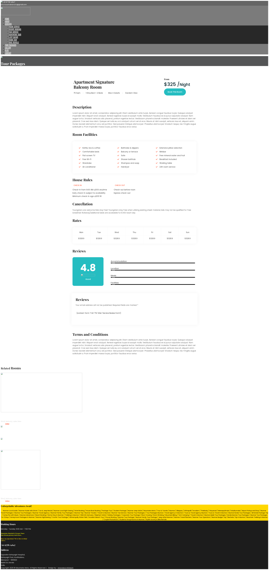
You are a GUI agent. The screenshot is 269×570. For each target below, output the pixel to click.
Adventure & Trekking (12, 431)
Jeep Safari (13, 37)
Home (7, 18)
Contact (8, 52)
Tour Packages (10, 45)
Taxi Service (13, 31)
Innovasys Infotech (65, 568)
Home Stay (13, 39)
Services (8, 24)
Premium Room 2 (9, 416)
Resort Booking (15, 29)
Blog (7, 50)
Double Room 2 (8, 493)
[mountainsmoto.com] (15, 14)
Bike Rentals (14, 42)
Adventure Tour (15, 34)
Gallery (8, 47)
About (7, 21)
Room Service (14, 26)
